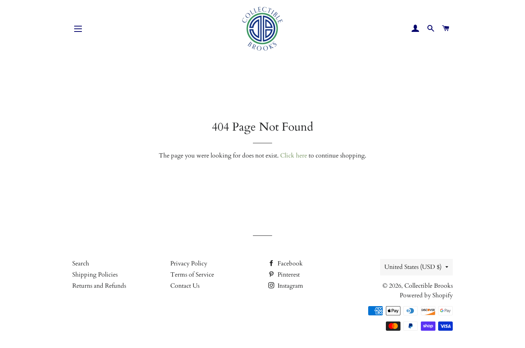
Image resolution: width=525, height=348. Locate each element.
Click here (293, 155)
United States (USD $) (413, 267)
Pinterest (288, 274)
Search (80, 263)
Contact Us (184, 286)
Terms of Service (192, 274)
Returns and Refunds (99, 286)
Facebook (289, 263)
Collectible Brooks (428, 286)
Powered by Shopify (426, 295)
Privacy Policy (188, 263)
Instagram (289, 286)
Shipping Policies (95, 274)
